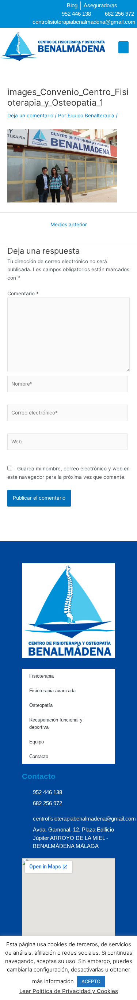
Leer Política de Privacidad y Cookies (68, 991)
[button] (123, 47)
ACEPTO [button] (90, 981)
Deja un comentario (30, 115)
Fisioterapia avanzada (52, 690)
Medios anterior (68, 224)
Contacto (38, 756)
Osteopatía (41, 705)
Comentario (23, 293)
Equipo (36, 742)
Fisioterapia (41, 676)
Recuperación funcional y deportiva (56, 723)
